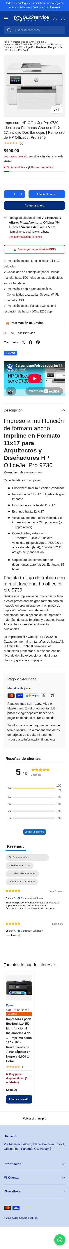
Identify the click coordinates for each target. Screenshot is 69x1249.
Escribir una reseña (34, 832)
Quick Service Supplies (24, 1217)
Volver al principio (34, 1118)
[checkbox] (22, 881)
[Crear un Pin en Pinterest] (38, 342)
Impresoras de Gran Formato (28, 41)
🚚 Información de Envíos (24, 323)
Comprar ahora (34, 205)
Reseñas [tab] (15, 846)
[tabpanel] (34, 898)
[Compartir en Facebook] (30, 342)
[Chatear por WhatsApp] (59, 1239)
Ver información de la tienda (25, 236)
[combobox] (34, 30)
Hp (5, 333)
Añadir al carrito (46, 194)
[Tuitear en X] (23, 342)
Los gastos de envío (16, 156)
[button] (63, 19)
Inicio (6, 41)
